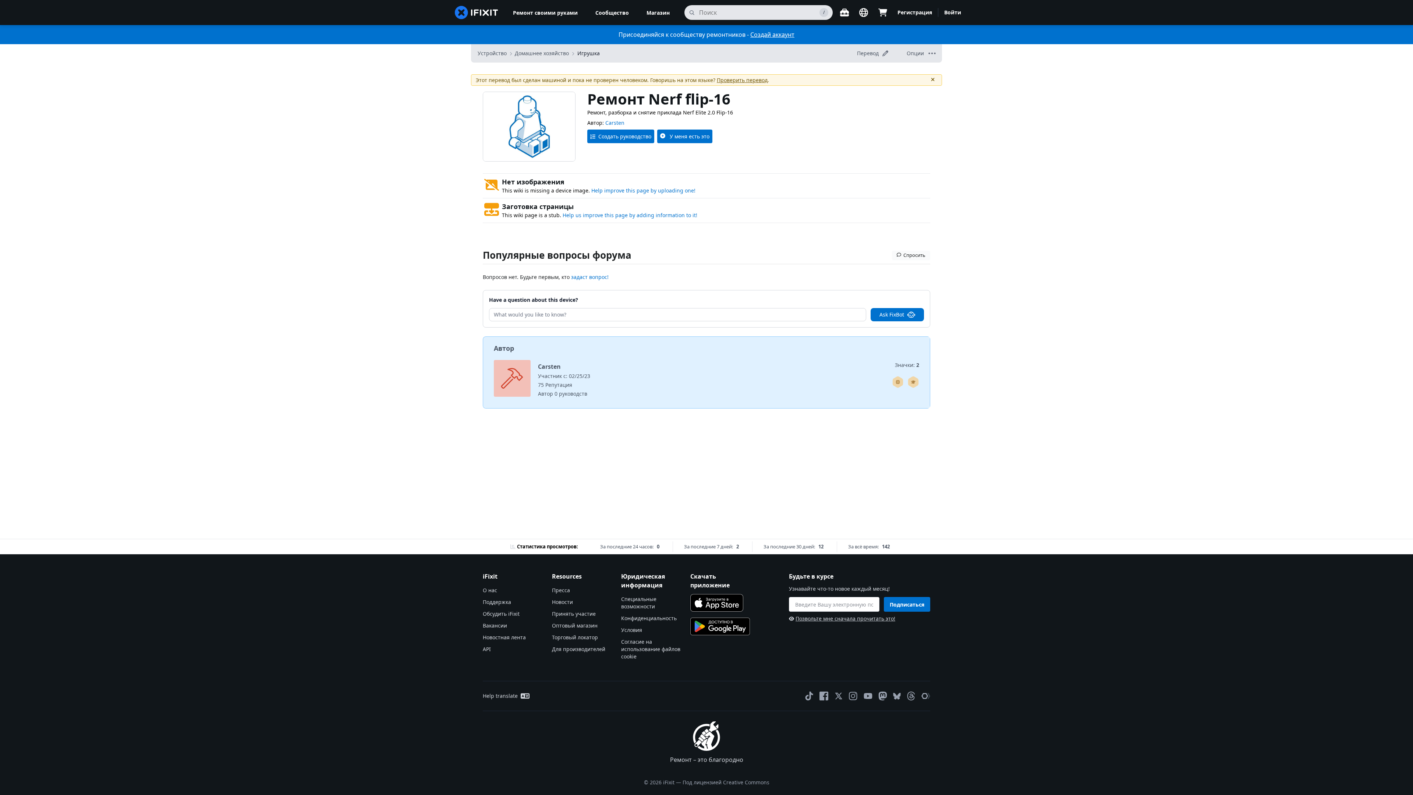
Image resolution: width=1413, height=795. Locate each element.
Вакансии (495, 625)
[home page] (476, 12)
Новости (562, 601)
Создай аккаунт (772, 35)
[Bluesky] (897, 696)
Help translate (500, 695)
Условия (631, 629)
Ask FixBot (891, 314)
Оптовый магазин (575, 625)
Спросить (914, 255)
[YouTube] (868, 696)
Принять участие (574, 613)
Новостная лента (504, 637)
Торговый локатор (575, 637)
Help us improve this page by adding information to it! (630, 215)
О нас (490, 590)
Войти (952, 12)
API (487, 649)
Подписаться (907, 604)
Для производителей (578, 649)
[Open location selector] (863, 12)
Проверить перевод (742, 80)
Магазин (658, 12)
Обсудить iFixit (501, 613)
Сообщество (612, 12)
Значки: (907, 364)
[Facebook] (823, 696)
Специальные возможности (638, 603)
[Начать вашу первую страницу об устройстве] (898, 382)
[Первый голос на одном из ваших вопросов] (913, 382)
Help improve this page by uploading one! (643, 190)
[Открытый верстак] (844, 12)
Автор (504, 348)
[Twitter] (838, 696)
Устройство (492, 53)
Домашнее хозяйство (542, 53)
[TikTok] (809, 696)
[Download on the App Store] (716, 603)
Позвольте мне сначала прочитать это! (845, 618)
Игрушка (588, 53)
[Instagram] (853, 696)
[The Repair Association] (925, 696)
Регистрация (914, 12)
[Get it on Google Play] (720, 626)
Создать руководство (624, 136)
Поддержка (497, 601)
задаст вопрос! (590, 276)
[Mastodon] (882, 696)
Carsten (614, 122)
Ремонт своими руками (545, 12)
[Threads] (911, 696)
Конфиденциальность (649, 618)
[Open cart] (882, 12)
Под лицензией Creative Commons (726, 782)
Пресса (561, 590)
